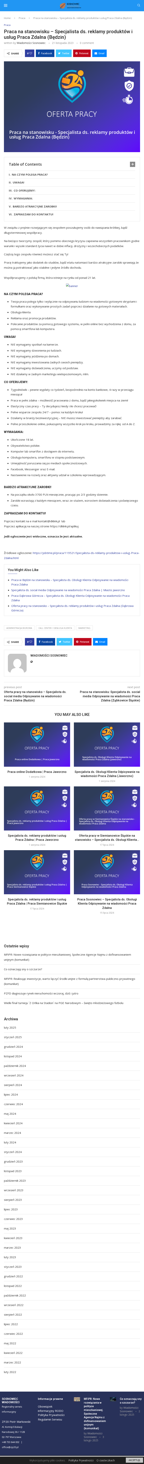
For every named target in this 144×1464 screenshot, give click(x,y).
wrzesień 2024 (13, 1075)
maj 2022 (10, 1343)
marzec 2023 (12, 1247)
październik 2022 (15, 1295)
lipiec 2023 (11, 1209)
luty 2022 (10, 1372)
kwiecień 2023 (13, 1238)
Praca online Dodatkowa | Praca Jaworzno (37, 772)
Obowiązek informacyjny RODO (50, 1409)
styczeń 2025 (13, 1037)
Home (7, 18)
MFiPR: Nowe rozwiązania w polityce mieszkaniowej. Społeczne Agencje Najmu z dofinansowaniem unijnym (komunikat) (95, 1413)
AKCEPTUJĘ (134, 1460)
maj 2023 (10, 1228)
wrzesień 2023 (13, 1190)
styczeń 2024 (13, 1152)
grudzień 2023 (13, 1161)
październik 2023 (15, 1180)
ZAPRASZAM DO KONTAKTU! (34, 214)
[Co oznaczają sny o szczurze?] (113, 1399)
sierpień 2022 (13, 1314)
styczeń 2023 (13, 1267)
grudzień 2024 (13, 1046)
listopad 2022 (13, 1286)
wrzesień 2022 (13, 1305)
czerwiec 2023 (13, 1219)
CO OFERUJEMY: (24, 190)
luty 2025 (10, 1027)
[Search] (138, 6)
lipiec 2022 (11, 1324)
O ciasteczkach (106, 1460)
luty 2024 (10, 1142)
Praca (22, 18)
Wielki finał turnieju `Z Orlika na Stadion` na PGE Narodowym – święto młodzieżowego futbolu (63, 1003)
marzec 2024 (12, 1133)
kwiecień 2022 (13, 1353)
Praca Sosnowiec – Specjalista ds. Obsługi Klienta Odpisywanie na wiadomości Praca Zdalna (107, 904)
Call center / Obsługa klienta (55, 628)
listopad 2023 (13, 1171)
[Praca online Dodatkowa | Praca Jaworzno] (37, 744)
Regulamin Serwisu (50, 1419)
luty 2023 (10, 1257)
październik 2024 (15, 1066)
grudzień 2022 (13, 1276)
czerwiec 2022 (13, 1333)
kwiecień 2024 (13, 1123)
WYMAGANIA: (23, 198)
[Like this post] (30, 53)
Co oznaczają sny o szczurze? (23, 969)
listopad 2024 (13, 1056)
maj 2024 (10, 1113)
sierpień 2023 (13, 1200)
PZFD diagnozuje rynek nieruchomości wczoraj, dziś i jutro (41, 993)
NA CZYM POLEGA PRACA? (30, 174)
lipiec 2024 (11, 1094)
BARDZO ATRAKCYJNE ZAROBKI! (35, 206)
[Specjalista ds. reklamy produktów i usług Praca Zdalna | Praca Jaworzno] (37, 808)
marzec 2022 (12, 1362)
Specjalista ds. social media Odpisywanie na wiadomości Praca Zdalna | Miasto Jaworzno (68, 590)
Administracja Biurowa (19, 628)
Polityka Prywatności (51, 1415)
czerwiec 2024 (13, 1104)
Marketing (84, 628)
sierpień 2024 (13, 1085)
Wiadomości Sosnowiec (31, 43)
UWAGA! (18, 182)
